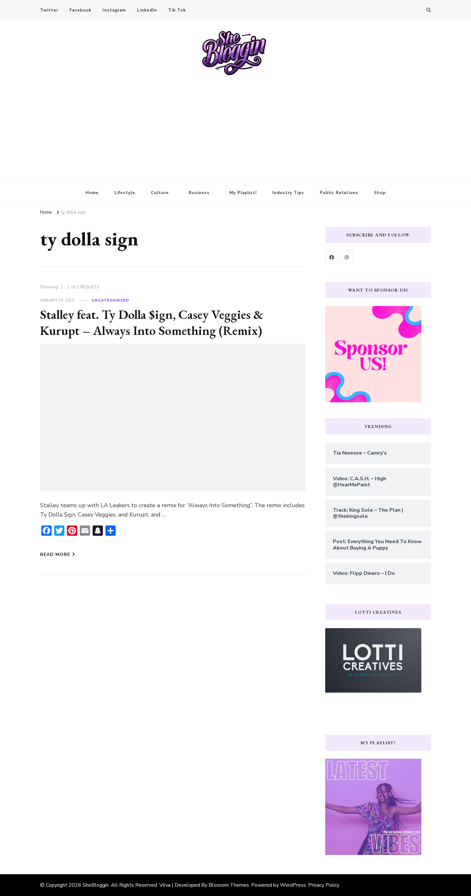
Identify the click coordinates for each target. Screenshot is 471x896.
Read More (55, 554)
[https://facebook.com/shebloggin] (331, 257)
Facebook (80, 10)
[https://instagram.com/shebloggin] (346, 257)
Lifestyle (124, 193)
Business (199, 193)
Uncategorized (110, 300)
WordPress (293, 885)
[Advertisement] (235, 124)
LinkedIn (147, 10)
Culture (160, 193)
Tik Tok (177, 10)
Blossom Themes (229, 885)
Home (92, 193)
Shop (380, 193)
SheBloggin (96, 885)
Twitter (49, 10)
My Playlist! (243, 193)
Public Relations (339, 193)
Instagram (114, 10)
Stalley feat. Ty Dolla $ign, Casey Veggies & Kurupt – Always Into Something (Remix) (151, 322)
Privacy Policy (323, 885)
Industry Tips (288, 193)
